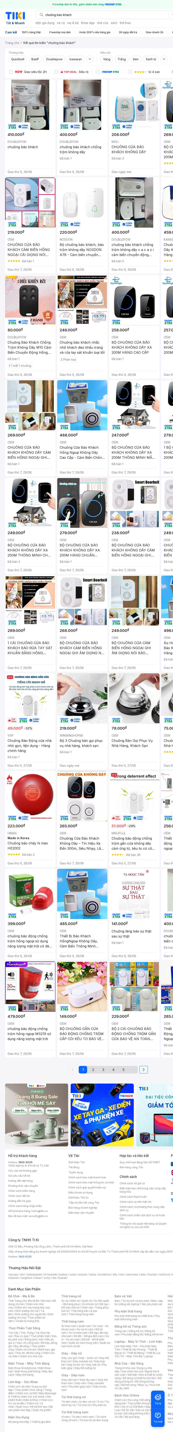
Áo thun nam (69, 1326)
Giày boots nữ (75, 1364)
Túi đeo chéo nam (83, 1416)
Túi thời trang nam (74, 1412)
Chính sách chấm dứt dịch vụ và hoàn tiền (142, 1217)
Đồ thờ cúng (128, 1384)
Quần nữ (87, 1300)
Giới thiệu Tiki (76, 1162)
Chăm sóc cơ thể (26, 1393)
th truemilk (50, 1274)
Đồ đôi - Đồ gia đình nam (89, 1336)
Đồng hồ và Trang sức (131, 1326)
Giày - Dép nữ (71, 1353)
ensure (82, 1274)
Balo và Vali (123, 1296)
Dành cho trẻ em (26, 1349)
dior (22, 1274)
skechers (132, 1274)
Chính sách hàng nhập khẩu (25, 1206)
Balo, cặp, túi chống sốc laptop (139, 1302)
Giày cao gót (69, 1357)
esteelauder (34, 1274)
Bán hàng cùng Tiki (131, 1167)
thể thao (125, 23)
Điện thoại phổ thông (27, 1371)
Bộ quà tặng (132, 1416)
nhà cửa (102, 23)
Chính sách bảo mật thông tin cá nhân (91, 1182)
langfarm (26, 1277)
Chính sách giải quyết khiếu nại (87, 1187)
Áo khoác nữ (89, 1304)
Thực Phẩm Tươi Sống (24, 1328)
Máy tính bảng (25, 1374)
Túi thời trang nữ (73, 1397)
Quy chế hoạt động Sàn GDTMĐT (140, 1162)
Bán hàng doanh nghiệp (82, 1207)
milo (121, 1274)
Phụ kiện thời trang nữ (128, 1315)
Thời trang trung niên (81, 1314)
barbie (63, 1274)
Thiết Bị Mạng (135, 1352)
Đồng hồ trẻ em (154, 1334)
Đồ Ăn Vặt (128, 1410)
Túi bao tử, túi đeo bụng (93, 1420)
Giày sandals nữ (82, 1361)
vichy (47, 1277)
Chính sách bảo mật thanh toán (87, 1177)
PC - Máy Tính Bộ (131, 1356)
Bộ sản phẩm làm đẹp (30, 1408)
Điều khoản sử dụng (80, 1192)
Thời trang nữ (71, 1296)
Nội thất (132, 1374)
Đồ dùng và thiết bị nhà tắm (139, 1378)
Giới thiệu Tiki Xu (78, 1197)
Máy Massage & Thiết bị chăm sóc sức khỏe (32, 1395)
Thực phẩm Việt (40, 1336)
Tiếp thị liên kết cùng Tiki (83, 1202)
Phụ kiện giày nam (80, 1386)
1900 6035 (25, 1256)
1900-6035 (25, 1162)
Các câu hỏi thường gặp (22, 1170)
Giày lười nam (69, 1379)
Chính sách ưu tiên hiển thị (135, 1201)
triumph (152, 1274)
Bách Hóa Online (127, 1395)
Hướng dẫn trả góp (19, 1201)
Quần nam (85, 1326)
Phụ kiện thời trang (128, 1311)
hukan (38, 1277)
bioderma (105, 1274)
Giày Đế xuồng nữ (85, 1368)
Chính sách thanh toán (133, 1196)
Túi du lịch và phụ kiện (135, 1300)
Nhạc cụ (143, 1384)
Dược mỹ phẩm (42, 1410)
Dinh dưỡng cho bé (27, 1310)
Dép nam (80, 1383)
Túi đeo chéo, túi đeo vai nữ (78, 1401)
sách (114, 23)
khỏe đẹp (88, 23)
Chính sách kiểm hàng (21, 1190)
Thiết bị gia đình (41, 1421)
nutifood (164, 1274)
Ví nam (65, 1416)
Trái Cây (13, 1332)
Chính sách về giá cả (132, 1183)
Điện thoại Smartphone (22, 1368)
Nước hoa (22, 1406)
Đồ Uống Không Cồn (136, 1413)
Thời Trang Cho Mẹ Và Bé (23, 1300)
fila (54, 1277)
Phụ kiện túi (100, 1405)
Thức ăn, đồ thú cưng (27, 1352)
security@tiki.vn (38, 1216)
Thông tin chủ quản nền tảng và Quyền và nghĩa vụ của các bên (143, 1225)
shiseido (13, 1277)
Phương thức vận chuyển (23, 1185)
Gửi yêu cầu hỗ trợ (19, 1175)
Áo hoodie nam (78, 1332)
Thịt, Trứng (27, 1332)
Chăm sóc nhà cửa (31, 1356)
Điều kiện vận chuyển (81, 1212)
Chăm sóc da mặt (19, 1386)
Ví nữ (100, 1401)
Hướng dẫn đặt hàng (20, 1180)
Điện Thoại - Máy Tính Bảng (28, 1363)
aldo (143, 1274)
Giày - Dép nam (72, 1375)
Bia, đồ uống (21, 1346)
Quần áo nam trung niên (83, 1342)
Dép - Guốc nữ (88, 1357)
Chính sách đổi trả (19, 1195)
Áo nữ (64, 1300)
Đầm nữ (75, 1300)
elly (115, 1274)
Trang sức (121, 1331)
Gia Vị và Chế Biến (132, 1406)
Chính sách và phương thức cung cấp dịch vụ (142, 1208)
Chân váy (87, 1307)
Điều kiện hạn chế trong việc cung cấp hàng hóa (143, 1190)
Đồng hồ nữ (136, 1331)
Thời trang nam (72, 1321)
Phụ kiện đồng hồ (132, 1334)
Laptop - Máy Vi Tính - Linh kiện (138, 1341)
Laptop (148, 1356)
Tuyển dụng (75, 1172)
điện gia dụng (44, 23)
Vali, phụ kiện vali (152, 1304)
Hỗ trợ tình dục (38, 1406)
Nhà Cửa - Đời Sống (129, 1363)
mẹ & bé (73, 23)
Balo (117, 1300)
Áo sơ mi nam (85, 1329)
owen (72, 1274)
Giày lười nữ (93, 1364)
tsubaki (62, 1277)
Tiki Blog (73, 1167)
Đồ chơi (45, 1300)
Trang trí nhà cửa (125, 1368)
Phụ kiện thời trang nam (137, 1317)
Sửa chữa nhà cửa (132, 1371)
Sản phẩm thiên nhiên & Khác (29, 1398)
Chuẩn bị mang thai (27, 1321)
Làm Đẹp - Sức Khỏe (23, 1382)
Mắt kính (148, 1315)
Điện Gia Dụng (18, 1417)
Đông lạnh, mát (34, 1339)
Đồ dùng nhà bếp (18, 1421)
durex (92, 1274)
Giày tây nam (88, 1379)
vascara (13, 1274)
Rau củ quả (21, 1336)
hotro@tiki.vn (39, 1211)
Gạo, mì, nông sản (28, 1342)
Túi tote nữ (84, 1405)
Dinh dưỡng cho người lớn (30, 1314)
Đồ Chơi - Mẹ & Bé (21, 1296)
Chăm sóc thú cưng (126, 1400)
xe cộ (61, 23)
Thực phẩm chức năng (28, 1389)
